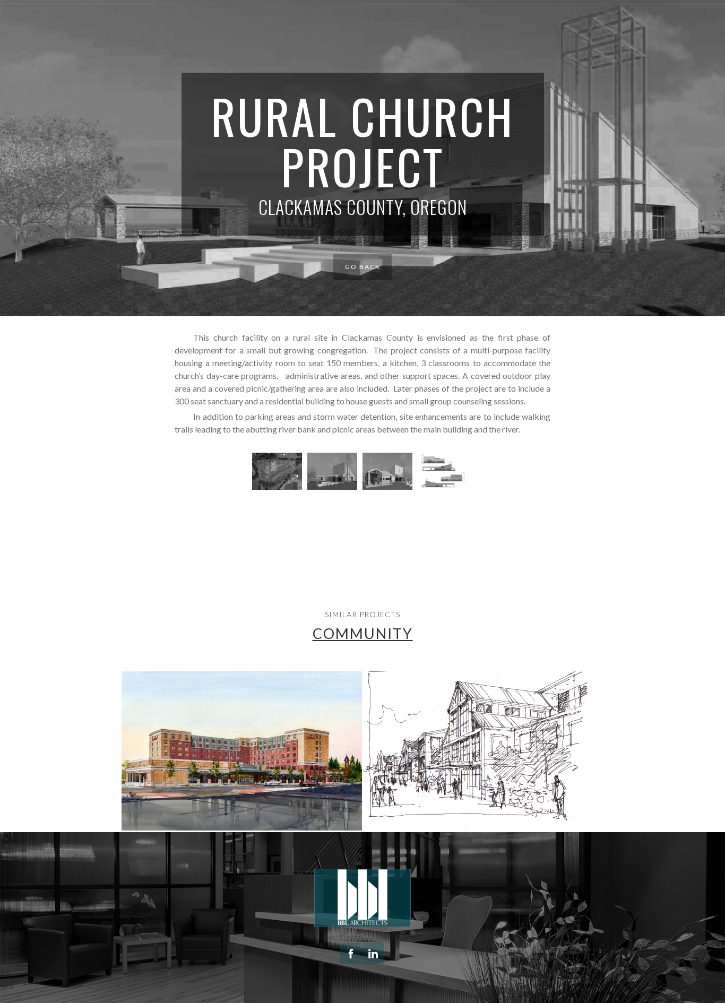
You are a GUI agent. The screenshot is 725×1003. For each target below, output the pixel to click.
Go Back (363, 267)
